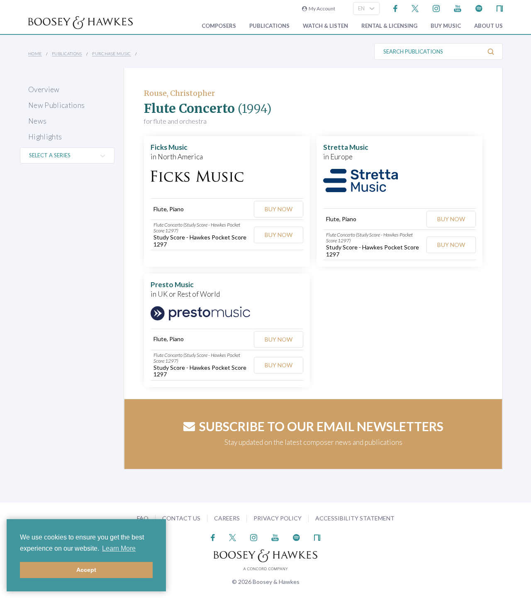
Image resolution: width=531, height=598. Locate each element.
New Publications (56, 105)
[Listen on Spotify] (478, 7)
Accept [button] (86, 569)
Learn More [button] (119, 548)
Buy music (446, 26)
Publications (269, 26)
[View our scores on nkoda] (500, 7)
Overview (44, 89)
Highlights (45, 136)
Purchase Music (111, 53)
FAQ (143, 518)
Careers (227, 518)
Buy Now (278, 208)
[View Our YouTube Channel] (457, 7)
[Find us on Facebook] (395, 7)
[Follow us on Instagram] (436, 7)
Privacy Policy (277, 518)
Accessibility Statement (355, 518)
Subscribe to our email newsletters (321, 426)
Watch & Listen (325, 26)
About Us (488, 26)
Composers (219, 26)
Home (35, 53)
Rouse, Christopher (179, 93)
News (37, 121)
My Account (321, 8)
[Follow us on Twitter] (415, 7)
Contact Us (181, 518)
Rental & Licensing (389, 26)
